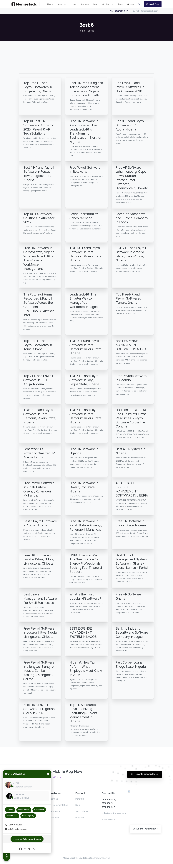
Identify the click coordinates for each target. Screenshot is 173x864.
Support (10, 809)
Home (82, 30)
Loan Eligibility (28, 816)
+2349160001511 (121, 11)
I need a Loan (23, 809)
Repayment (39, 809)
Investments (12, 816)
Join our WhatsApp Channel (28, 839)
